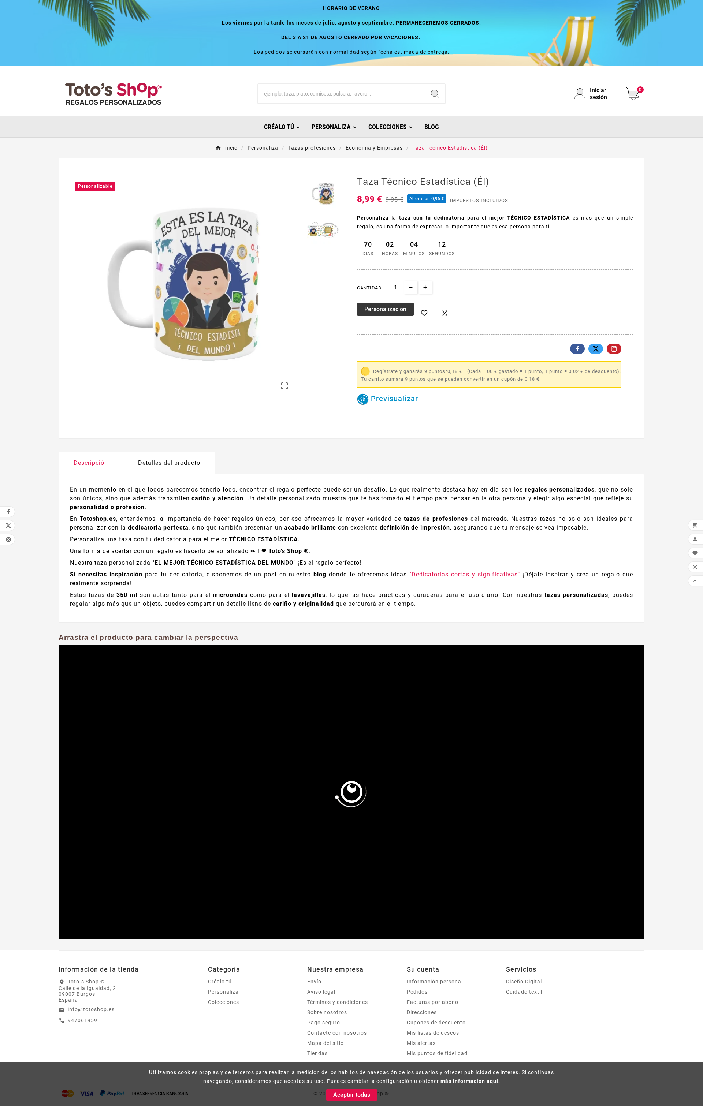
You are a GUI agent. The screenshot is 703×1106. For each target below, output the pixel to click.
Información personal (435, 981)
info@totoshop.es (91, 1009)
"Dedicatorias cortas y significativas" (465, 574)
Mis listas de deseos (433, 1033)
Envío (314, 981)
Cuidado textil (524, 992)
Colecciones (223, 1002)
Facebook (577, 349)
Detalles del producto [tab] (169, 462)
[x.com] (595, 349)
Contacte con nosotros (337, 1033)
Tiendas (317, 1053)
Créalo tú (220, 981)
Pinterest (614, 349)
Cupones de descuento (436, 1022)
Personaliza (223, 992)
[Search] (435, 94)
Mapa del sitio (325, 1043)
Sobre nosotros (327, 1012)
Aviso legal (321, 992)
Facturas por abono (432, 1002)
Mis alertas (421, 1043)
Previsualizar (393, 398)
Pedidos (417, 992)
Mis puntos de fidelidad (437, 1053)
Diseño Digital (524, 981)
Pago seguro (323, 1022)
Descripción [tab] (91, 462)
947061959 (82, 1020)
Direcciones (422, 1012)
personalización (385, 309)
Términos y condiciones (337, 1002)
